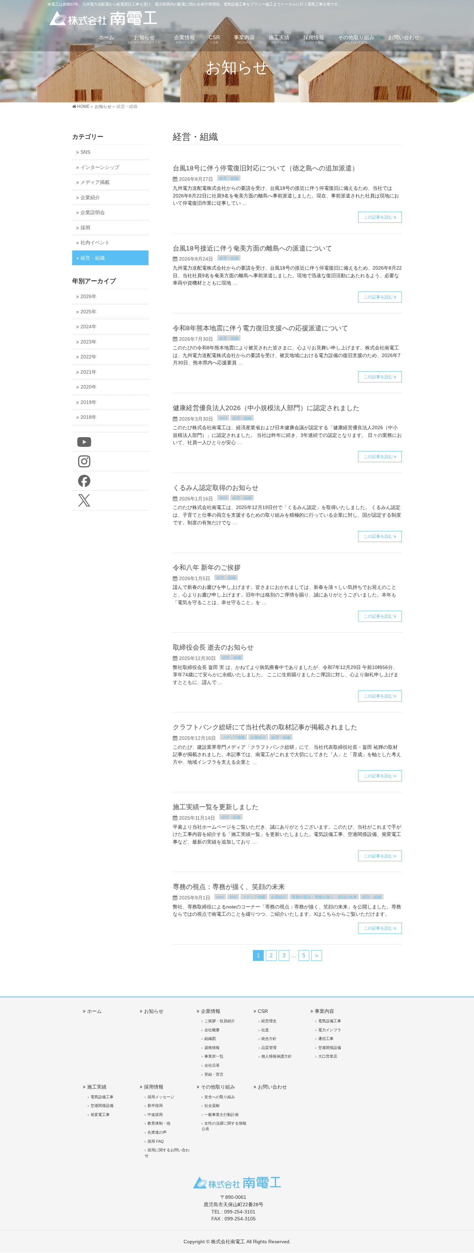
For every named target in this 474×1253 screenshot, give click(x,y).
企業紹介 (258, 737)
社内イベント (95, 242)
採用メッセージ (160, 1097)
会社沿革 (212, 1065)
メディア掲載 (233, 737)
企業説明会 (93, 212)
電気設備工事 (329, 1021)
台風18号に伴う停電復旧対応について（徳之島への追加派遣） (265, 168)
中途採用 (155, 1114)
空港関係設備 (329, 1047)
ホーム (94, 1011)
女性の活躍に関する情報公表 (224, 1126)
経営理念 (269, 1021)
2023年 (88, 342)
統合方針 (269, 1038)
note (220, 897)
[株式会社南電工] (103, 19)
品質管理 (269, 1047)
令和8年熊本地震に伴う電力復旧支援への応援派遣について (260, 328)
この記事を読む (378, 217)
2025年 (88, 311)
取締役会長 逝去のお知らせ (213, 647)
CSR (263, 1011)
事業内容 (324, 1011)
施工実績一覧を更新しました (216, 807)
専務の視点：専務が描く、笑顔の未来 (229, 886)
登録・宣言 (213, 1074)
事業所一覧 (213, 1056)
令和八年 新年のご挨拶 (206, 567)
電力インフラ (329, 1030)
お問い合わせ (272, 1087)
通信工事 (325, 1038)
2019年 (88, 402)
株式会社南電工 (228, 1241)
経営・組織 (228, 178)
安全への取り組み (219, 1097)
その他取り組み (218, 1087)
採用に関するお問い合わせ (167, 1153)
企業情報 (210, 1011)
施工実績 (97, 1087)
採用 (85, 227)
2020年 (88, 387)
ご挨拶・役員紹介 (219, 1021)
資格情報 (212, 1047)
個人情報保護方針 (276, 1056)
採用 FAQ (155, 1141)
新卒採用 (155, 1105)
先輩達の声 (157, 1132)
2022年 (88, 356)
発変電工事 (100, 1114)
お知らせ (153, 1011)
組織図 (210, 1038)
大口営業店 (327, 1056)
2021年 (88, 372)
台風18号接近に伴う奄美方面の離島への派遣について (252, 248)
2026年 (88, 296)
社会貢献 (212, 1105)
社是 (265, 1030)
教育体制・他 (158, 1123)
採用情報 (153, 1087)
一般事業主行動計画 (221, 1114)
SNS (223, 418)
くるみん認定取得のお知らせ (216, 487)
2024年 (88, 326)
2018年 (88, 417)
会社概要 (212, 1030)
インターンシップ (100, 167)
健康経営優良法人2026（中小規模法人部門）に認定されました (266, 408)
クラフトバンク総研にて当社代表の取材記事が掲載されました (265, 727)
